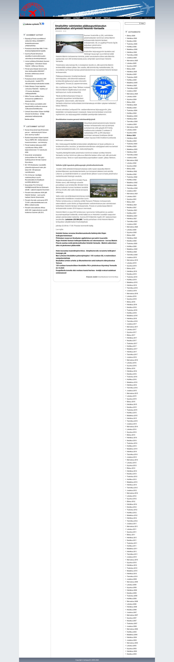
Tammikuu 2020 (132, 254)
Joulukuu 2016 (132, 357)
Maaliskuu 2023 (132, 149)
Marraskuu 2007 (132, 615)
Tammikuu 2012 (132, 521)
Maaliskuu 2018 (132, 315)
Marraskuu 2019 (132, 260)
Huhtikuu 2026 (131, 46)
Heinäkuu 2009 (132, 590)
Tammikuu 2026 (132, 55)
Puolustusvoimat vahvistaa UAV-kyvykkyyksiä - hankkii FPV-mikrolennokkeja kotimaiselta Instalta (37, 81)
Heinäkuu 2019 (132, 271)
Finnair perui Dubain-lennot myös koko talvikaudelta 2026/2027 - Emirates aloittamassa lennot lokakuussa (36, 72)
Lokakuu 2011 (131, 529)
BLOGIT (98, 18)
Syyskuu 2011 (131, 532)
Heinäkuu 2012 (132, 504)
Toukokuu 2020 (132, 243)
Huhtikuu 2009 (131, 598)
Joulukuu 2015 (132, 390)
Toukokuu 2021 (132, 210)
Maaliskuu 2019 (132, 282)
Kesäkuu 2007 (131, 620)
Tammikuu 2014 (132, 454)
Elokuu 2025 (131, 69)
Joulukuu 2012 (132, 490)
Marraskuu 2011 (132, 526)
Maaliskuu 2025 (132, 82)
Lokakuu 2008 (131, 604)
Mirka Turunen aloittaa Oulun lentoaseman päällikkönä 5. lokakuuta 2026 (34, 98)
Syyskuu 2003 (131, 648)
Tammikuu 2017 (132, 354)
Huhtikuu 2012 (131, 512)
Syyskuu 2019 (131, 265)
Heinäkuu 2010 (132, 565)
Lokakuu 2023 (131, 130)
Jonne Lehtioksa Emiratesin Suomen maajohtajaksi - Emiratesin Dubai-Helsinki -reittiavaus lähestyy (37, 63)
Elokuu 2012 (131, 501)
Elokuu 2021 (131, 202)
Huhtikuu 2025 (131, 80)
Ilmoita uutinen (29, 119)
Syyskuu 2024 (131, 99)
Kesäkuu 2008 (131, 609)
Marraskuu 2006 (132, 629)
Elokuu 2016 (131, 368)
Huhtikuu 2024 (131, 113)
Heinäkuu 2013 (132, 471)
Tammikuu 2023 (132, 155)
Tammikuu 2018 (132, 321)
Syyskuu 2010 (131, 562)
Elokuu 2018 (131, 302)
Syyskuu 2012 (131, 498)
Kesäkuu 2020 (131, 241)
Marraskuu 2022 (132, 160)
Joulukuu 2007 (132, 612)
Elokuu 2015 (131, 401)
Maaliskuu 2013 (132, 482)
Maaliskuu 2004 (132, 634)
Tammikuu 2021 (132, 221)
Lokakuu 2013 (131, 462)
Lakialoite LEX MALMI (73, 219)
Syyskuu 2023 (131, 132)
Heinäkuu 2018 (132, 304)
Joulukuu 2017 (132, 324)
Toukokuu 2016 (132, 376)
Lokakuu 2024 (131, 96)
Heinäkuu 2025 (132, 71)
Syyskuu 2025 (131, 66)
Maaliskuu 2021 (132, 216)
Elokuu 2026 (131, 35)
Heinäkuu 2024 (132, 105)
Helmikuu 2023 (132, 152)
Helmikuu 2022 (132, 185)
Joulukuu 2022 (132, 157)
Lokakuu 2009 (131, 584)
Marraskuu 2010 (132, 560)
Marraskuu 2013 (132, 460)
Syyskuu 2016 (131, 365)
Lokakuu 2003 (131, 645)
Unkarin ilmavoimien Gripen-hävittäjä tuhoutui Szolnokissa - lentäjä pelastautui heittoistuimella (37, 113)
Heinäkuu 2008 (132, 607)
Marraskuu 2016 (132, 360)
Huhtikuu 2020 (131, 246)
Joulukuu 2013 (132, 457)
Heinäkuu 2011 (132, 537)
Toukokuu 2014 (132, 443)
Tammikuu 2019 (132, 288)
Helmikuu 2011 (132, 551)
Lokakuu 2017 (131, 329)
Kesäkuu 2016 (131, 374)
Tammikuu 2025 (132, 88)
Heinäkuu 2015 (132, 404)
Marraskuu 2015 (132, 393)
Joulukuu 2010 (132, 557)
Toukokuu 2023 (132, 143)
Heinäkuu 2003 (132, 651)
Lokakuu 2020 (131, 229)
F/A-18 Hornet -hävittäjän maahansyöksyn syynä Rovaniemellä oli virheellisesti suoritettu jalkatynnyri (34, 178)
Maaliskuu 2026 (132, 49)
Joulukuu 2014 (132, 424)
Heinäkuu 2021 (132, 205)
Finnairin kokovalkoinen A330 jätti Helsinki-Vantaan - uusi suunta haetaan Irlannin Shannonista (36, 194)
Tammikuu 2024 (132, 121)
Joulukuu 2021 (132, 191)
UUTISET (76, 18)
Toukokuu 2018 (132, 310)
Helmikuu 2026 (132, 52)
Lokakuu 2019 (131, 263)
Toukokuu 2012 (132, 509)
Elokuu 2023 (131, 135)
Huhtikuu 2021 (131, 213)
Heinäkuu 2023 (132, 138)
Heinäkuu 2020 (132, 238)
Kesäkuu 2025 (131, 74)
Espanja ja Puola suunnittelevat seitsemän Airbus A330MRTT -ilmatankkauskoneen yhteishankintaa (35, 42)
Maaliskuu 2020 (132, 249)
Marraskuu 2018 (132, 293)
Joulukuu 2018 (132, 290)
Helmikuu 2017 (132, 351)
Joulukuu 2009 (132, 579)
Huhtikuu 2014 (131, 446)
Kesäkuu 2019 (131, 274)
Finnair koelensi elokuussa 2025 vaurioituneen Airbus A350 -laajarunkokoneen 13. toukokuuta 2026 (36, 148)
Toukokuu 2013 (132, 476)
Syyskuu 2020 (131, 232)
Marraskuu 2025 (132, 60)
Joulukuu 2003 (132, 640)
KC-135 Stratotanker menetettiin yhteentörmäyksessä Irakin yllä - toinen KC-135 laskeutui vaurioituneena (36, 168)
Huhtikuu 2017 (131, 346)
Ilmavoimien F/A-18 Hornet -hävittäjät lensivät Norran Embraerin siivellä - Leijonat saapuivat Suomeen (37, 187)
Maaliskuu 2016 (132, 382)
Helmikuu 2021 (132, 218)
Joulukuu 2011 (132, 523)
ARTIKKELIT (87, 18)
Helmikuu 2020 (132, 252)
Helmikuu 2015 (132, 418)
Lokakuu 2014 (131, 429)
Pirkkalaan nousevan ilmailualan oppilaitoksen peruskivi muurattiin (82, 238)
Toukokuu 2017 (132, 343)
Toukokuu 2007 (132, 623)
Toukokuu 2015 (132, 410)
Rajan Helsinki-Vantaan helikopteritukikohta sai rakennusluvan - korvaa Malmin (86, 240)
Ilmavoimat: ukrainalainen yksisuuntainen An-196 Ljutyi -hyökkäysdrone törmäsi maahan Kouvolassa (35, 158)
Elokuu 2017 (131, 335)
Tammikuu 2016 (132, 387)
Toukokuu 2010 (132, 568)
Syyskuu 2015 (131, 399)
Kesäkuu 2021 (131, 207)
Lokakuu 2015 (131, 396)
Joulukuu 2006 (132, 626)
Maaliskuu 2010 (132, 571)
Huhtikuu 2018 (131, 313)
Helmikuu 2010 (132, 573)
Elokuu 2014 (131, 435)
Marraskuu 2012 (132, 493)
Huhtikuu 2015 (131, 412)
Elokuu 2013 (131, 468)
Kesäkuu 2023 (131, 141)
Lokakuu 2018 (131, 296)
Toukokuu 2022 (132, 177)
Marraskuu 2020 (132, 227)
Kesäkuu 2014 (131, 440)
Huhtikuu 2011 (131, 546)
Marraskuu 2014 (132, 426)
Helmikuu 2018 (132, 318)
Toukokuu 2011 (132, 543)
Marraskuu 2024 (132, 94)
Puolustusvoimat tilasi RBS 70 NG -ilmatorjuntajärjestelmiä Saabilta (36, 49)
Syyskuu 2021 (131, 199)
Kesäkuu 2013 (131, 474)
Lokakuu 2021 (131, 196)
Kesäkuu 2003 (131, 654)
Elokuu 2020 (131, 235)
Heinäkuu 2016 (132, 371)
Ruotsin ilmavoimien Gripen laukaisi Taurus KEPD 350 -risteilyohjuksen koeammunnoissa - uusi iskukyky (36, 139)
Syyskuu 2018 (131, 299)
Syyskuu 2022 (131, 166)
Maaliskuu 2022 (132, 182)
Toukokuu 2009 (132, 596)
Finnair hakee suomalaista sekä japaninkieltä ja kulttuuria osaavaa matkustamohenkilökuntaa (36, 106)
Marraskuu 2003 (132, 643)
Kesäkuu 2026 (131, 41)
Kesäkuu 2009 (131, 593)
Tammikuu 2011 (132, 554)
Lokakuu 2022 (131, 163)
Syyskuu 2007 (131, 618)
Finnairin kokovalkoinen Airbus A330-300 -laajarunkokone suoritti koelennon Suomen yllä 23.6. (36, 209)
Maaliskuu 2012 (132, 515)
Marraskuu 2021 (132, 193)
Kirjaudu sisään (92, 277)
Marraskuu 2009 (132, 582)
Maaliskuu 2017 (132, 349)
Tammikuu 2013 (132, 487)
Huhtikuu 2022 (131, 179)
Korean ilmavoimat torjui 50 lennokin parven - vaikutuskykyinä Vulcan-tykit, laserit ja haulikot (37, 132)
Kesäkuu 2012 (131, 507)
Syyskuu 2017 (131, 332)
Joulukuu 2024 (132, 91)
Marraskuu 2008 (132, 601)
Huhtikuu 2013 (131, 479)
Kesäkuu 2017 (131, 340)
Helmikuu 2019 (132, 285)
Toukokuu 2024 (132, 110)
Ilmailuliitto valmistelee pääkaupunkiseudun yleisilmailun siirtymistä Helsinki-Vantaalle (80, 27)
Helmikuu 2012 (132, 518)
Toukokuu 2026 (132, 44)
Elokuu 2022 (131, 168)
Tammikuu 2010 (132, 576)
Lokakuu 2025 (131, 63)
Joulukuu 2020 (132, 224)
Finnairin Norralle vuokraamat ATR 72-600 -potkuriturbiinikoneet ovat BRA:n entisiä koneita (36, 202)
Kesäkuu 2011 (131, 540)
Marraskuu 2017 (132, 327)
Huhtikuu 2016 (131, 379)
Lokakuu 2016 (131, 363)
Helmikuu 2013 (132, 485)
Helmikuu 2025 (132, 85)
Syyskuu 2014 (131, 432)
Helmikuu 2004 (132, 637)
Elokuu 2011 (131, 534)
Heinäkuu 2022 (132, 171)
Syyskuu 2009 (131, 587)
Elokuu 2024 (131, 102)
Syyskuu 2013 (131, 465)
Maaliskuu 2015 (132, 415)
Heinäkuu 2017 (132, 338)
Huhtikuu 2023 (131, 146)
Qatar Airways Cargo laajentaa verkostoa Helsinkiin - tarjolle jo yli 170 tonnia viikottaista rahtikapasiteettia (36, 89)
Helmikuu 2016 (132, 385)
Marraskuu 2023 (132, 127)
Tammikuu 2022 (132, 188)
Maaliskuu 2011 (132, 548)
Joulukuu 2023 (132, 124)
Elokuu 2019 (131, 268)
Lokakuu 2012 (131, 496)
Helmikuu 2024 (132, 119)
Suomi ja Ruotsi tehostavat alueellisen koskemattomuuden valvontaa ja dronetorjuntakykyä (35, 55)
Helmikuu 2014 (132, 451)
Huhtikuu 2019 (131, 279)
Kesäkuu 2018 (131, 307)
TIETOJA (107, 18)
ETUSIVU (67, 18)
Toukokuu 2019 (132, 277)
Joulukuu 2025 (132, 57)
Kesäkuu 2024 (131, 107)
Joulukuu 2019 (132, 257)
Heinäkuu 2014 (132, 437)
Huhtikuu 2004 (131, 632)
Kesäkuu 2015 (131, 407)
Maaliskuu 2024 (132, 116)
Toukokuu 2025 (132, 77)
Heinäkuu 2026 (132, 38)
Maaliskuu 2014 (132, 449)
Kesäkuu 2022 (131, 174)
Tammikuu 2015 (132, 421)
